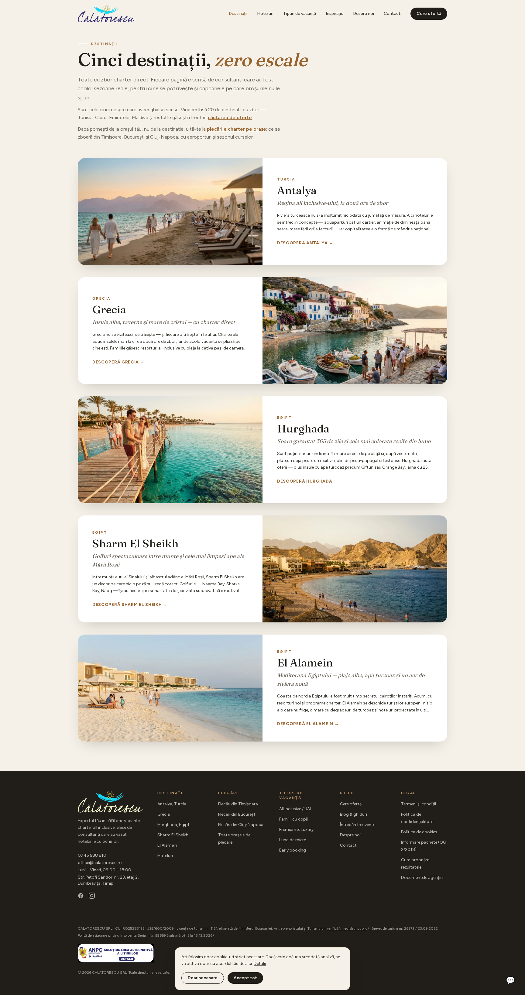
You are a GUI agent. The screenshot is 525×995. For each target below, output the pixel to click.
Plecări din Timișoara (238, 804)
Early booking (292, 850)
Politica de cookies (419, 832)
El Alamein (167, 845)
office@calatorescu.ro (100, 862)
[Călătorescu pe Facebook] (81, 896)
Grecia (163, 814)
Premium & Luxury (296, 829)
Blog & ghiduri (353, 814)
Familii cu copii (293, 819)
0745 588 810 (92, 855)
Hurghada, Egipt (173, 824)
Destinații (238, 13)
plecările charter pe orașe (236, 129)
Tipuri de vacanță (299, 13)
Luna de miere (292, 839)
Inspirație (334, 13)
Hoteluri (265, 13)
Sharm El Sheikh (172, 835)
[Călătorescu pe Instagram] (92, 896)
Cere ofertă (429, 13)
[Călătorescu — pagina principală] (106, 13)
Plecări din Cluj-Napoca (240, 824)
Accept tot (245, 977)
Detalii (260, 963)
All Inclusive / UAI (295, 808)
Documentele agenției (422, 877)
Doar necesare (203, 977)
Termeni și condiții (418, 804)
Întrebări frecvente (357, 824)
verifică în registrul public (347, 928)
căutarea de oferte (230, 117)
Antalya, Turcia (171, 804)
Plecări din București (237, 814)
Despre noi (363, 13)
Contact (392, 13)
